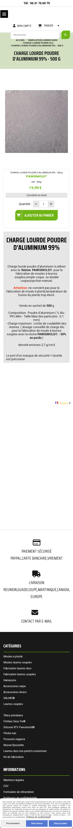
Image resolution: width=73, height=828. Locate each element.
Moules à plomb (13, 656)
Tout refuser (37, 823)
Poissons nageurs (14, 739)
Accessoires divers (15, 692)
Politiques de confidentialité (20, 797)
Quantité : (25, 204)
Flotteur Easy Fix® (14, 721)
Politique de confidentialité (38, 817)
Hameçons (9, 680)
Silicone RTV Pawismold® (19, 727)
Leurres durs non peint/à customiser (25, 751)
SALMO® (9, 698)
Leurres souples (13, 704)
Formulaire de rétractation (18, 792)
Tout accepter (60, 823)
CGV (5, 786)
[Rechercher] (65, 35)
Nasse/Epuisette (13, 745)
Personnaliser (13, 823)
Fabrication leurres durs (17, 668)
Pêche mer (9, 733)
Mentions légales (13, 780)
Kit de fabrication (13, 757)
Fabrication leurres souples (19, 674)
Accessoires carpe (14, 686)
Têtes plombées (13, 715)
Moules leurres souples (17, 662)
